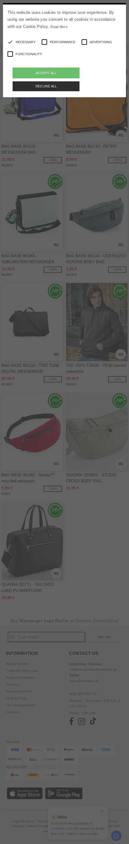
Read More (59, 27)
